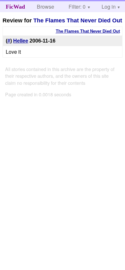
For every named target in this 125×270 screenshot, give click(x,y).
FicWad (15, 7)
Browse (45, 6)
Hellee (20, 41)
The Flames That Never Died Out (77, 20)
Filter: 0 (77, 6)
